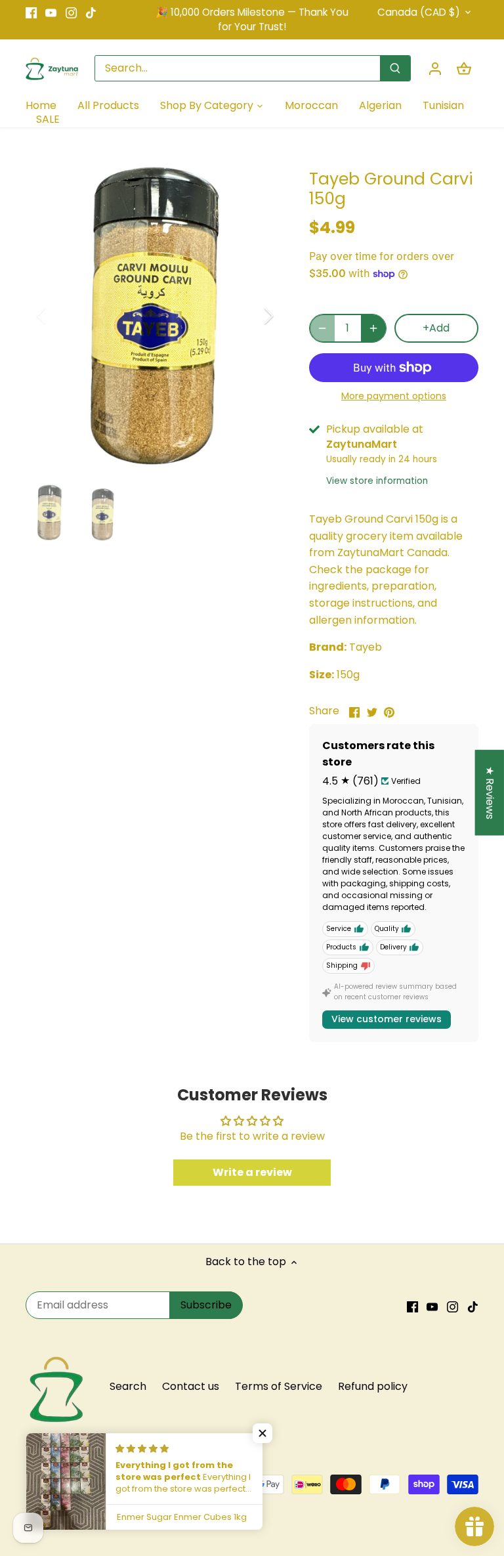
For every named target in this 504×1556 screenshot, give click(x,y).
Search (128, 1386)
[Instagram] (71, 12)
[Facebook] (31, 12)
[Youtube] (50, 12)
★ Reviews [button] (489, 792)
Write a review (252, 1172)
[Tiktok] (90, 12)
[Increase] (373, 328)
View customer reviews (386, 1019)
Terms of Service (278, 1386)
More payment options (393, 396)
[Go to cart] (464, 69)
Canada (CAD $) (418, 12)
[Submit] (395, 68)
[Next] (251, 316)
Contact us (190, 1386)
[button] (262, 1433)
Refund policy (373, 1386)
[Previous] (58, 316)
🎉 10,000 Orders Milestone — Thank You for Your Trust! (252, 19)
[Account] (435, 69)
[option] (155, 315)
